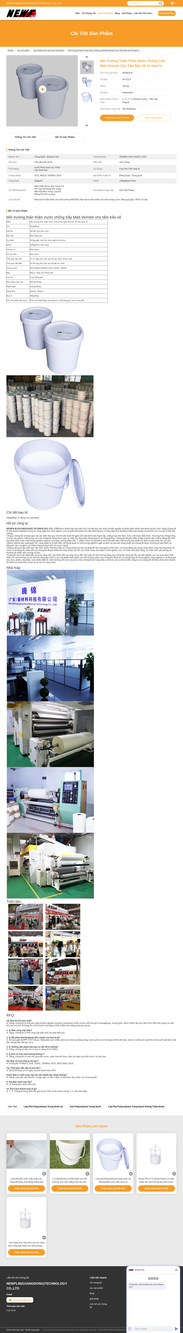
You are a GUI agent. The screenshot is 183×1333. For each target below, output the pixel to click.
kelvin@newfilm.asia (21, 1300)
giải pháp (127, 13)
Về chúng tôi (89, 13)
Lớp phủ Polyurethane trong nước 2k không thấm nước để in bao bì (113, 1180)
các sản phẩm (105, 13)
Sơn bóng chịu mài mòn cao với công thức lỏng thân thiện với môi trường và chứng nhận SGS (26, 1244)
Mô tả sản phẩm (64, 137)
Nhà (77, 13)
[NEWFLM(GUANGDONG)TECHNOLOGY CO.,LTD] (21, 13)
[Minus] (176, 1270)
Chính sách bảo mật (15, 1330)
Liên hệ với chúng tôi (144, 13)
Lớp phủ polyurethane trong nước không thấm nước (136, 1106)
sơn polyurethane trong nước (85, 1106)
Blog (117, 13)
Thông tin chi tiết (25, 137)
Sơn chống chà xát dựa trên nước (48, 50)
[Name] (160, 3)
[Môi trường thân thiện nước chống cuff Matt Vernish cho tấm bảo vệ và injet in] (42, 90)
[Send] (176, 1329)
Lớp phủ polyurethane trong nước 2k (43, 1106)
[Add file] (130, 1329)
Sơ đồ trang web (32, 1330)
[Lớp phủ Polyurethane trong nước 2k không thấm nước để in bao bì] (113, 1154)
